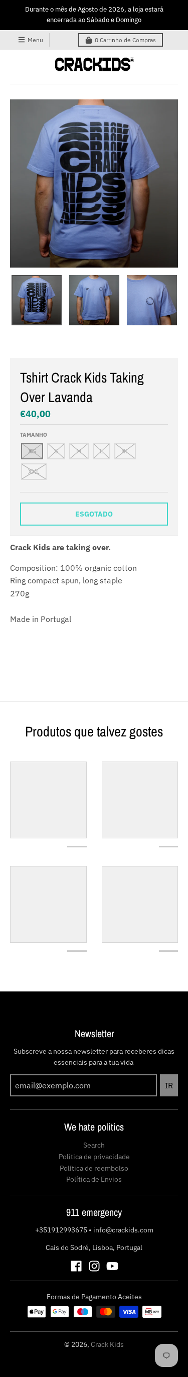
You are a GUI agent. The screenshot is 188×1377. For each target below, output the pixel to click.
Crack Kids (107, 1344)
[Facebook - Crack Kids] (76, 1266)
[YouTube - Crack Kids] (112, 1266)
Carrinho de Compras (125, 40)
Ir (169, 1085)
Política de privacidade (94, 1156)
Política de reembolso (94, 1168)
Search (94, 1145)
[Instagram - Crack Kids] (94, 1266)
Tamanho (33, 434)
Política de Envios (94, 1179)
